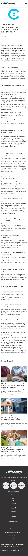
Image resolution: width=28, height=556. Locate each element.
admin (2, 35)
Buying (13, 498)
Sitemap (13, 519)
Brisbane (10, 491)
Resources (13, 511)
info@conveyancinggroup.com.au (14, 532)
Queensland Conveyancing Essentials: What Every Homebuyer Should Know (11, 417)
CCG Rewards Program (13, 524)
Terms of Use (15, 550)
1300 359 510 (14, 535)
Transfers (13, 503)
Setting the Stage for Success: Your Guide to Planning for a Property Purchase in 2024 (12, 450)
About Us (13, 514)
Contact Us (13, 516)
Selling (13, 500)
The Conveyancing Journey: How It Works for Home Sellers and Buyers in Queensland (13, 386)
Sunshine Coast (16, 491)
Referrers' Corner (13, 521)
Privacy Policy (8, 550)
